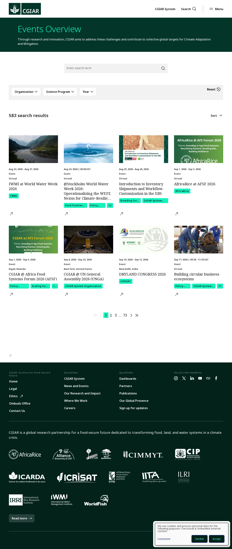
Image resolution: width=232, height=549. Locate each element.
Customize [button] (164, 539)
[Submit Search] (163, 68)
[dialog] (191, 534)
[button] (165, 8)
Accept (217, 539)
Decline (199, 539)
